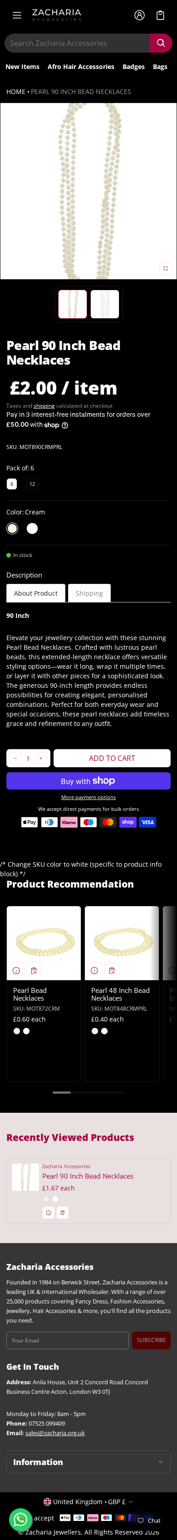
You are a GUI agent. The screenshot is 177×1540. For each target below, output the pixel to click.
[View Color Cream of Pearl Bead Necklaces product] (17, 1031)
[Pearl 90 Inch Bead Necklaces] (88, 1191)
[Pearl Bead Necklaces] (44, 943)
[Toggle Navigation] (16, 15)
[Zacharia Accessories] (56, 15)
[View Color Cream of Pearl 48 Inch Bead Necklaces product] (95, 1031)
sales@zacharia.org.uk (55, 1433)
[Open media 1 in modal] (88, 191)
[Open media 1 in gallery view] (73, 304)
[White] (32, 528)
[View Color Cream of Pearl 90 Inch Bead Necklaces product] (46, 1199)
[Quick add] (34, 970)
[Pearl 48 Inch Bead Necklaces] (122, 943)
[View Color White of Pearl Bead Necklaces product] (26, 1031)
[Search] (161, 43)
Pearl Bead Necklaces (30, 994)
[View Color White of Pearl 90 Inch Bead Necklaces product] (55, 1199)
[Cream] (12, 528)
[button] (160, 15)
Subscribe (151, 1340)
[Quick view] (17, 970)
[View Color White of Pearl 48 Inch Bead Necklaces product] (104, 1031)
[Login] (139, 15)
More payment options (88, 797)
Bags (160, 66)
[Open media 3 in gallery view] (105, 304)
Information (38, 1461)
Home (15, 91)
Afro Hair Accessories (81, 66)
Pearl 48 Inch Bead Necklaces (120, 994)
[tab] (35, 593)
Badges (134, 66)
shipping (44, 406)
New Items (22, 66)
